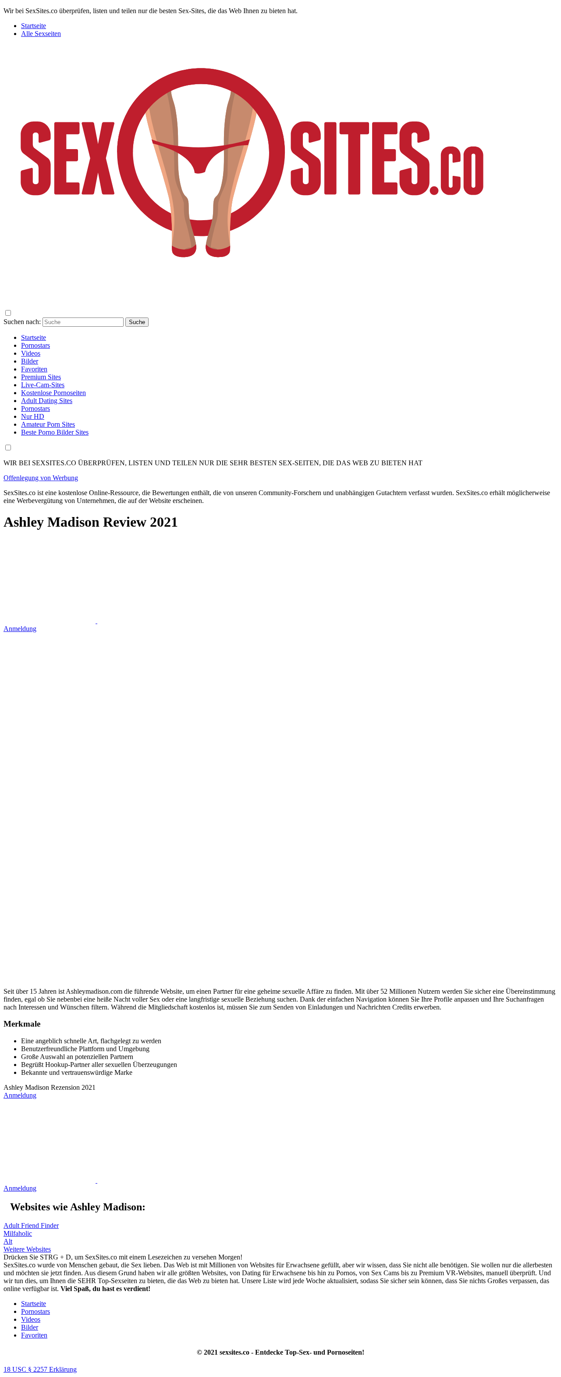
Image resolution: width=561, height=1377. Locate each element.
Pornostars (35, 1311)
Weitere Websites (27, 1249)
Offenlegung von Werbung (41, 478)
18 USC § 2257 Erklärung (40, 1369)
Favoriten (34, 1335)
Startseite (33, 25)
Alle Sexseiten (41, 33)
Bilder (29, 1327)
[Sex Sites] (252, 291)
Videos (30, 1319)
